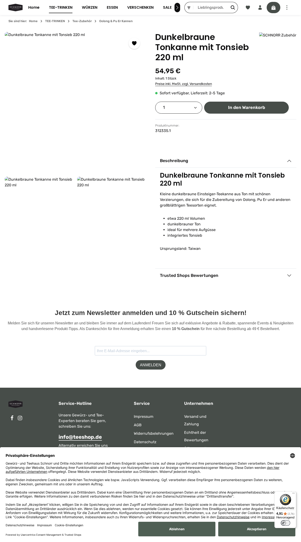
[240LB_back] (39, 211)
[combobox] (210, 7)
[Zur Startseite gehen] (15, 7)
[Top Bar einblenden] (287, 7)
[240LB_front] (111, 211)
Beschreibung (174, 160)
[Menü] (293, 494)
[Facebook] (12, 419)
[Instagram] (20, 419)
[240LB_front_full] (75, 102)
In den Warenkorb (246, 107)
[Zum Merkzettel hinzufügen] (134, 43)
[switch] (285, 523)
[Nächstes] (177, 7)
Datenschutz (145, 442)
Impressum (143, 416)
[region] (75, 138)
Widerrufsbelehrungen (154, 433)
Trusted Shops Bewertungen (189, 275)
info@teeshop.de (80, 437)
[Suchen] (233, 7)
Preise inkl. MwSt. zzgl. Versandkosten (183, 84)
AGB (138, 425)
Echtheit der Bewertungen (196, 436)
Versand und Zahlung (195, 420)
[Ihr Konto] (260, 7)
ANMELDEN (150, 365)
